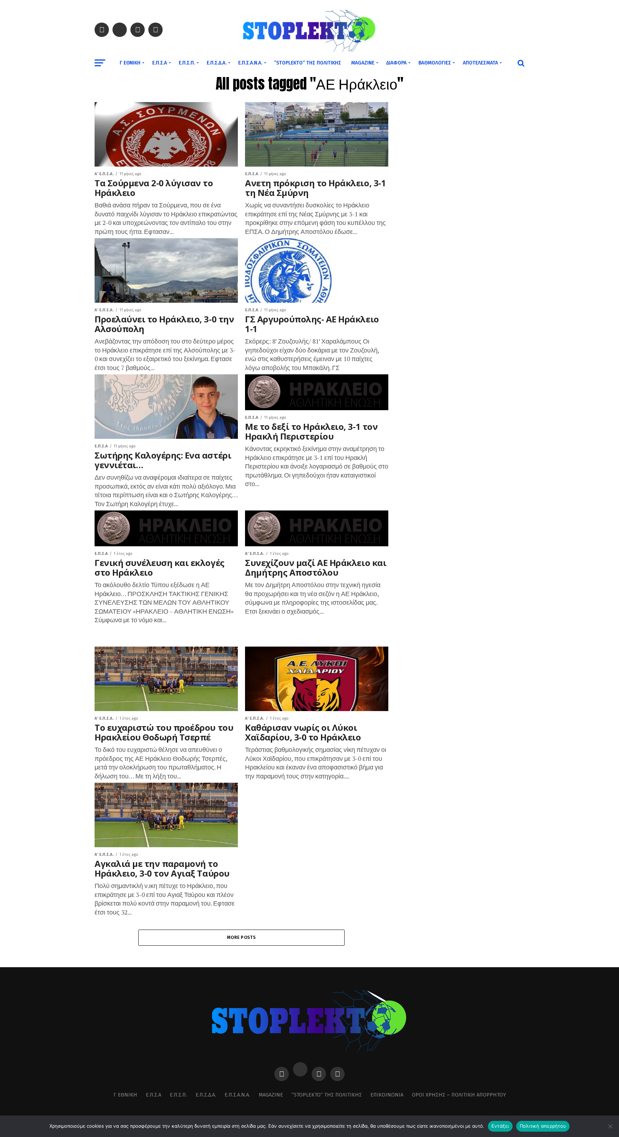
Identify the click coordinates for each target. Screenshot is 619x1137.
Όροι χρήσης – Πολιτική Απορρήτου (459, 1095)
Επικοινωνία (386, 1095)
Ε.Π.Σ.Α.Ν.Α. (250, 63)
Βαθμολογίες (434, 63)
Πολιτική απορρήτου (543, 1126)
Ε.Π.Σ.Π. (187, 63)
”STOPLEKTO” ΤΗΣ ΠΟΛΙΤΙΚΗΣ (307, 63)
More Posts (241, 937)
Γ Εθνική (130, 63)
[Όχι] (610, 1126)
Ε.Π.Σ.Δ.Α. (216, 63)
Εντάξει (500, 1126)
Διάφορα (396, 63)
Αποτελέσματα (480, 63)
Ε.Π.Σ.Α (159, 63)
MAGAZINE (362, 63)
